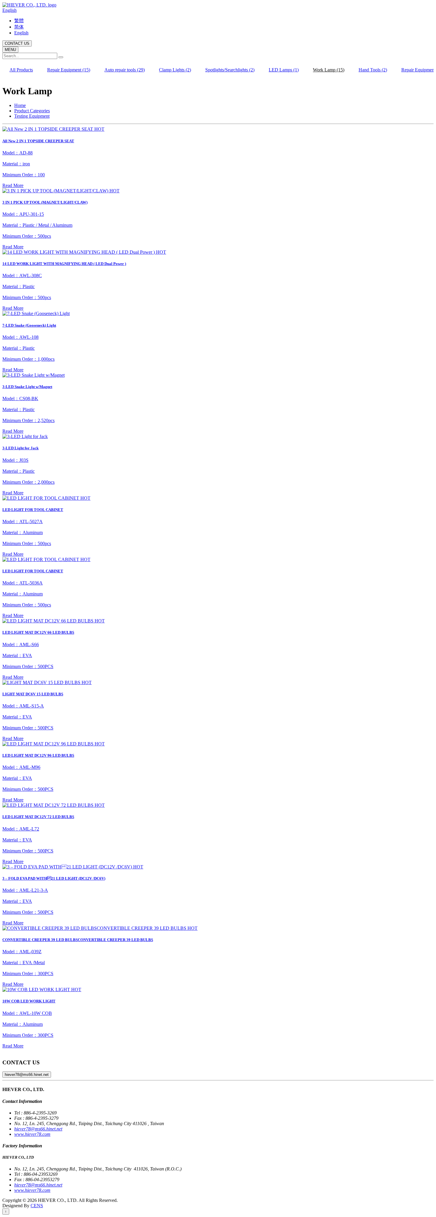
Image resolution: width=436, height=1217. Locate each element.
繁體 (19, 20)
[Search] (60, 57)
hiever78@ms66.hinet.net (27, 1074)
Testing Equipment (32, 116)
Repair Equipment (68, 69)
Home (20, 105)
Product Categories (32, 110)
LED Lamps (284, 69)
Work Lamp (328, 69)
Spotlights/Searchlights (229, 69)
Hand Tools (373, 69)
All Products (21, 69)
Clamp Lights (175, 69)
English (9, 10)
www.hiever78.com (32, 1134)
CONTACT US (17, 43)
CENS (37, 1205)
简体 (19, 26)
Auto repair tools (124, 69)
